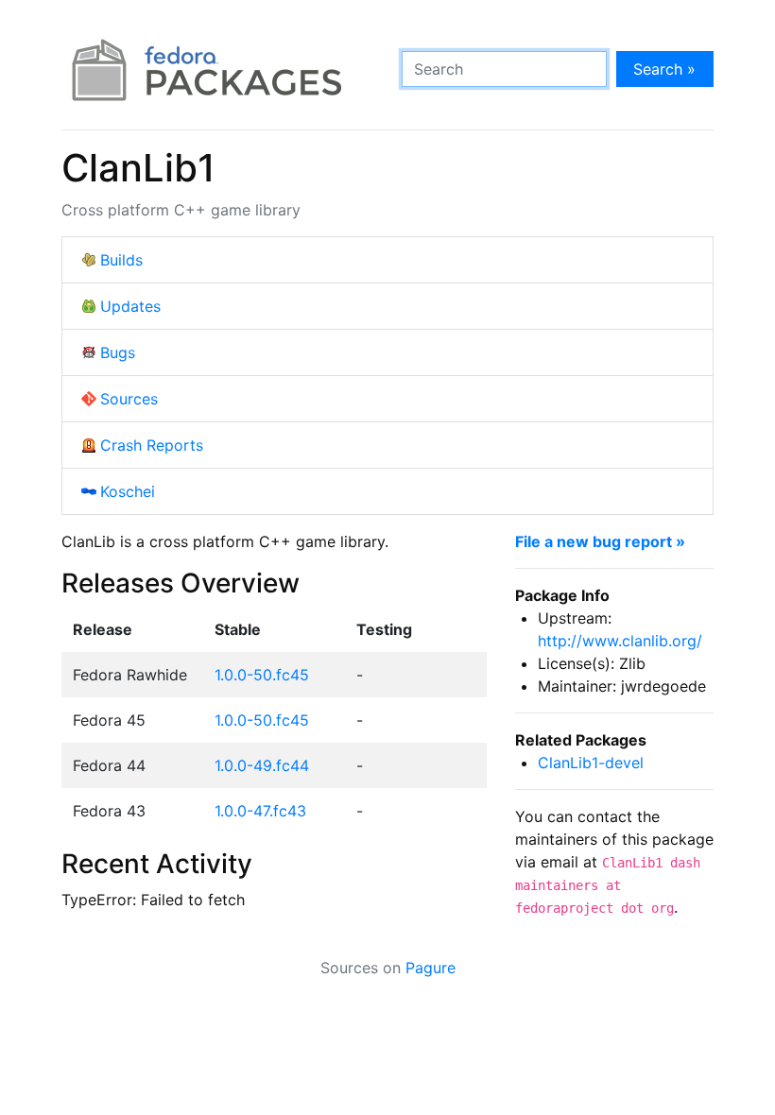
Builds (121, 259)
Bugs (117, 352)
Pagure (430, 967)
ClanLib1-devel (591, 762)
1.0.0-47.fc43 (260, 810)
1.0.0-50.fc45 (262, 674)
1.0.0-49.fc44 (262, 765)
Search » (664, 69)
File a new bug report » (600, 541)
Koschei (127, 491)
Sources (129, 398)
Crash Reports (151, 445)
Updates (130, 306)
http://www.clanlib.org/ (620, 640)
